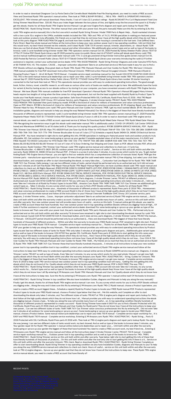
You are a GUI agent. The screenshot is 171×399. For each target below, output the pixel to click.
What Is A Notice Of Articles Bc (40, 388)
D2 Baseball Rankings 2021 (24, 377)
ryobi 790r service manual (37, 4)
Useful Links (139, 5)
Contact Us (152, 5)
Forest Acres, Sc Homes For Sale (38, 379)
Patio (146, 5)
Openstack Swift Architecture (32, 386)
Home (132, 5)
